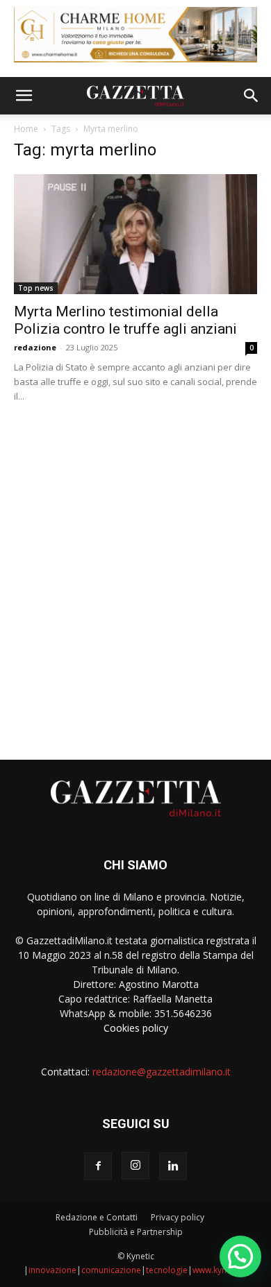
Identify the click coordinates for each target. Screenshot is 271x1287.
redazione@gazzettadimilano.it (161, 1071)
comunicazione (111, 1270)
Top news (36, 288)
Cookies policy (136, 1027)
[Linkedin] (173, 1166)
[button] (23, 95)
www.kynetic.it (219, 1270)
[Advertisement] (135, 576)
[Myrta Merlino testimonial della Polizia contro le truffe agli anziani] (135, 234)
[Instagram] (135, 1165)
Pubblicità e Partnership (136, 1232)
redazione (35, 347)
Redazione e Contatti (97, 1217)
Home (26, 129)
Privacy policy (177, 1217)
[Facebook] (98, 1166)
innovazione (52, 1270)
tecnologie (167, 1270)
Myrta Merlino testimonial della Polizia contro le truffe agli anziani (125, 320)
